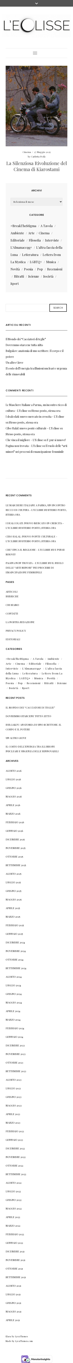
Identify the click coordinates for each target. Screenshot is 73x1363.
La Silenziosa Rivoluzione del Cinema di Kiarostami (36, 166)
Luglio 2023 (13, 1088)
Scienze (33, 276)
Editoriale (18, 240)
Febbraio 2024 (15, 1028)
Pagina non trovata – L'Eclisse (24, 446)
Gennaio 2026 (14, 830)
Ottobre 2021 (14, 1268)
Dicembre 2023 (15, 1045)
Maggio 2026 (14, 796)
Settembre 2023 (16, 1071)
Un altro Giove (14, 362)
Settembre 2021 (16, 1277)
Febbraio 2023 (15, 1131)
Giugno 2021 (13, 1302)
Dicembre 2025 (15, 839)
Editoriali (13, 639)
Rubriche (12, 596)
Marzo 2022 (13, 1225)
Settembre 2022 (16, 1174)
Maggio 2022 (14, 1208)
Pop (40, 269)
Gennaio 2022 (14, 1242)
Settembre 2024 (16, 968)
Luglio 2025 (13, 882)
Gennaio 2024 (14, 1036)
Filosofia (35, 240)
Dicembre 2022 (15, 1148)
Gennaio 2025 (14, 933)
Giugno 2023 (13, 1096)
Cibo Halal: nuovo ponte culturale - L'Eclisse (32, 428)
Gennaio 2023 (14, 1139)
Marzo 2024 (13, 1019)
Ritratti (19, 276)
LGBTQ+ (36, 262)
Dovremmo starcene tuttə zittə (24, 345)
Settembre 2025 (16, 865)
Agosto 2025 (13, 873)
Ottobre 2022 (14, 1165)
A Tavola (46, 226)
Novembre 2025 (16, 848)
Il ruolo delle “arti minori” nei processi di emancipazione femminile (34, 567)
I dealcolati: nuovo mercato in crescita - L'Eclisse (35, 416)
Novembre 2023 (16, 1054)
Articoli (12, 591)
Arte (31, 233)
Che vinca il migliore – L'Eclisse (24, 440)
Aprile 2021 (13, 1320)
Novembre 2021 (15, 1260)
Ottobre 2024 (14, 959)
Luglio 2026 (13, 779)
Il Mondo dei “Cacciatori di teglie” (26, 339)
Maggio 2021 (13, 1311)
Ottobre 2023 (14, 1062)
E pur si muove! (56, 440)
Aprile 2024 (13, 1011)
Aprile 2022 (13, 1217)
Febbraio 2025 (15, 925)
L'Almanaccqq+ (21, 247)
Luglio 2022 (13, 1191)
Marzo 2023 (13, 1122)
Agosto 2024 (14, 976)
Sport (15, 283)
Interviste (52, 240)
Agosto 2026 (14, 770)
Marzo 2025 (13, 916)
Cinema (27, 152)
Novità (15, 269)
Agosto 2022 (13, 1182)
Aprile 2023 (13, 1114)
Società (48, 276)
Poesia (28, 269)
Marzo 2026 (13, 813)
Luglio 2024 (13, 985)
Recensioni (54, 269)
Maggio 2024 (14, 1002)
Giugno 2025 (13, 890)
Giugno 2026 (14, 787)
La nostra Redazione (20, 622)
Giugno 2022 (13, 1199)
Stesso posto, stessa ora (45, 411)
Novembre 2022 (16, 1157)
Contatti (12, 613)
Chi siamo (12, 604)
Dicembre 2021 (15, 1251)
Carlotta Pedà (38, 156)
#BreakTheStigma (23, 226)
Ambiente (17, 233)
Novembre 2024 (16, 951)
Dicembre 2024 (15, 942)
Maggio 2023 (14, 1105)
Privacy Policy (16, 630)
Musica (51, 262)
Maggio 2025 (14, 899)
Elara (8, 1336)
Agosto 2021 (13, 1285)
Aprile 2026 (13, 805)
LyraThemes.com (24, 1341)
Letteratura (30, 255)
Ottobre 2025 (14, 856)
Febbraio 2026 (15, 822)
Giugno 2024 (14, 993)
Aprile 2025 (13, 908)
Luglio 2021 (13, 1294)
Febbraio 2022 (15, 1234)
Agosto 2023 (13, 1079)
